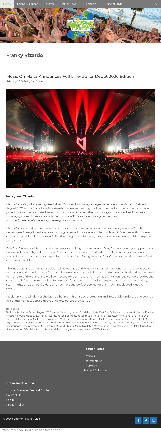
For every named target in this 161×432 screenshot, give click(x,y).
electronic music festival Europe (135, 312)
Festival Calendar (27, 3)
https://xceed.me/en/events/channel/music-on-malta (46, 220)
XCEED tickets (100, 329)
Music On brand (65, 326)
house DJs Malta (66, 315)
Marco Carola (102, 322)
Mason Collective (144, 322)
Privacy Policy (15, 404)
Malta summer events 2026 (54, 322)
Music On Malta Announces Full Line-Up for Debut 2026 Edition (70, 76)
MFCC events (47, 326)
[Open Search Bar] (156, 4)
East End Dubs (107, 312)
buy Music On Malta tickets (82, 312)
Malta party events (27, 322)
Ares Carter (29, 312)
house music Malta (88, 315)
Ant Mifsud (16, 312)
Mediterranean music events (22, 326)
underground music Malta (76, 329)
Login (10, 399)
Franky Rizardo (47, 315)
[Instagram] (153, 420)
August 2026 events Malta (51, 312)
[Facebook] (138, 420)
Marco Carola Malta (122, 322)
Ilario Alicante (107, 315)
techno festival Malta (48, 329)
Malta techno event (83, 322)
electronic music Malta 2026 (22, 315)
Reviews (49, 3)
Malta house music (109, 319)
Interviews (91, 365)
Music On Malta (130, 326)
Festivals (91, 3)
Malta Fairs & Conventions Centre (79, 319)
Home (7, 3)
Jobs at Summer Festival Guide (27, 390)
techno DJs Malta (25, 329)
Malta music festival (133, 319)
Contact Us (13, 395)
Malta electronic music (46, 319)
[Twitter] (146, 420)
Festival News (68, 3)
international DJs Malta (129, 315)
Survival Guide (114, 3)
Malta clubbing (23, 319)
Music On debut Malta (87, 326)
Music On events (110, 326)
